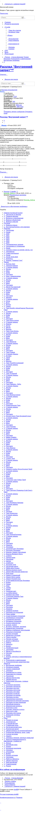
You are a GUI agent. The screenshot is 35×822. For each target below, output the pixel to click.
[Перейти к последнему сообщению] (8, 201)
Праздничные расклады (18, 195)
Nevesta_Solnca (9, 193)
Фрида (2, 91)
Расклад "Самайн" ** (11, 191)
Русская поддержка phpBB (9, 794)
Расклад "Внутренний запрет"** (14, 117)
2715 (15, 96)
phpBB (16, 789)
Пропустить (4, 13)
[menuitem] (14, 4)
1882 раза (19, 106)
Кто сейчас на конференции (12, 769)
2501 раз (19, 105)
